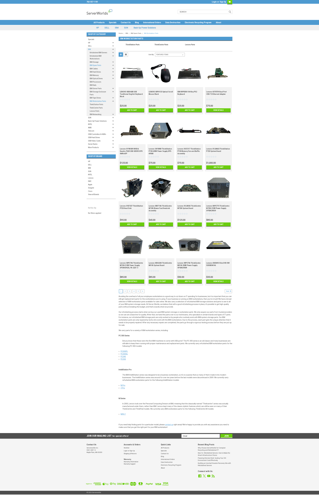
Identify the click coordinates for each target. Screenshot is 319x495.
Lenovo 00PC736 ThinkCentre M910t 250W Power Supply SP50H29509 (189, 265)
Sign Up (223, 2)
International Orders (152, 22)
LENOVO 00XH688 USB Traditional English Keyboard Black (131, 94)
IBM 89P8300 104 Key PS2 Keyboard (187, 93)
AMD (90, 127)
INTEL (90, 124)
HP (97, 28)
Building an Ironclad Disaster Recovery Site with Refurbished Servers (214, 464)
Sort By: (151, 54)
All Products (99, 22)
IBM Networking (95, 114)
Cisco (90, 191)
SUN (126, 28)
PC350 (123, 359)
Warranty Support (129, 464)
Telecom (91, 131)
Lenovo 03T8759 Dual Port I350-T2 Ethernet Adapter (216, 93)
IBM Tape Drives (95, 98)
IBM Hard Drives (95, 72)
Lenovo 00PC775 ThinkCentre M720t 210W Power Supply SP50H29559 (217, 208)
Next (228, 291)
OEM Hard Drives (94, 137)
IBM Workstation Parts (98, 101)
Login (214, 2)
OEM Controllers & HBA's (97, 134)
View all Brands (93, 194)
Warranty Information (131, 462)
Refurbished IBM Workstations (95, 57)
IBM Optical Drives (96, 78)
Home (121, 33)
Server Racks (92, 144)
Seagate (91, 188)
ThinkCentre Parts (96, 108)
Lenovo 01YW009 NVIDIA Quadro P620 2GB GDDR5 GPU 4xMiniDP (131, 151)
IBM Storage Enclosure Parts (98, 93)
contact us (169, 425)
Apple (90, 184)
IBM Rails (93, 85)
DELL (107, 28)
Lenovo (90, 178)
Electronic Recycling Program (198, 22)
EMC (89, 181)
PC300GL (124, 354)
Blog (137, 22)
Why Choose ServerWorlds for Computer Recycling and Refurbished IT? (212, 449)
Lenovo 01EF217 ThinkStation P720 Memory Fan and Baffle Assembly (189, 151)
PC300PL (124, 351)
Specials (112, 22)
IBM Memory (94, 75)
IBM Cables (94, 69)
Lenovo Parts (94, 111)
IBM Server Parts (96, 88)
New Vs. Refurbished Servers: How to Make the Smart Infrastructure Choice (214, 454)
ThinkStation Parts (96, 104)
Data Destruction (172, 22)
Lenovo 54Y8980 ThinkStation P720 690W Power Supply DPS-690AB (160, 151)
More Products (93, 147)
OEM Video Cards (94, 141)
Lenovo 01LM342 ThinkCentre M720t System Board (189, 207)
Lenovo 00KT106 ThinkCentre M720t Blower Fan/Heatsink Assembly (160, 208)
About (218, 22)
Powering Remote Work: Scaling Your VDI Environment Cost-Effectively (212, 459)
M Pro (123, 385)
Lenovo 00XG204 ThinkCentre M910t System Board (160, 264)
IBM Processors (95, 82)
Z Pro (123, 388)
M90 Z (123, 414)
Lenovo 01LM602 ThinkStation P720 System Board (218, 150)
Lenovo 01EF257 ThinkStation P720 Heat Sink (131, 207)
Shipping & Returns (130, 453)
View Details (218, 110)
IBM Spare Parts (95, 65)
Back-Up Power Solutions (145, 28)
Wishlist (126, 448)
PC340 (123, 357)
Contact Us (126, 22)
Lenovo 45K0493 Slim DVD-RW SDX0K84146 (218, 264)
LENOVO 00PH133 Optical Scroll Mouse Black (161, 93)
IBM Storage (94, 62)
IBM (117, 28)
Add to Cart (132, 110)
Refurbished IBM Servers (98, 52)
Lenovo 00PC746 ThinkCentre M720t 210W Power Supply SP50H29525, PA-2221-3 (131, 265)
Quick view (132, 85)
